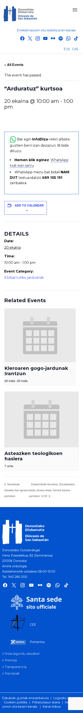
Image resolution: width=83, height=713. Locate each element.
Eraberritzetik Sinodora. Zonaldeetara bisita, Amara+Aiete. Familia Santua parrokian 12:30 (52, 490)
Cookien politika (15, 702)
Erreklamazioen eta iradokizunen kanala (46, 30)
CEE (33, 625)
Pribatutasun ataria (46, 702)
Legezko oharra (64, 698)
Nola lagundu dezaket (22, 654)
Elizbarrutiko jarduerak (24, 278)
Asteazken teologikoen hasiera (33, 456)
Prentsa (11, 660)
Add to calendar (29, 205)
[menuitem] (67, 49)
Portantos (37, 642)
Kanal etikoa (52, 707)
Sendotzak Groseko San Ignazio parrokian (16, 490)
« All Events (13, 64)
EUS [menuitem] (67, 49)
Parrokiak (12, 673)
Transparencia (15, 667)
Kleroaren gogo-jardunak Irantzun (36, 370)
